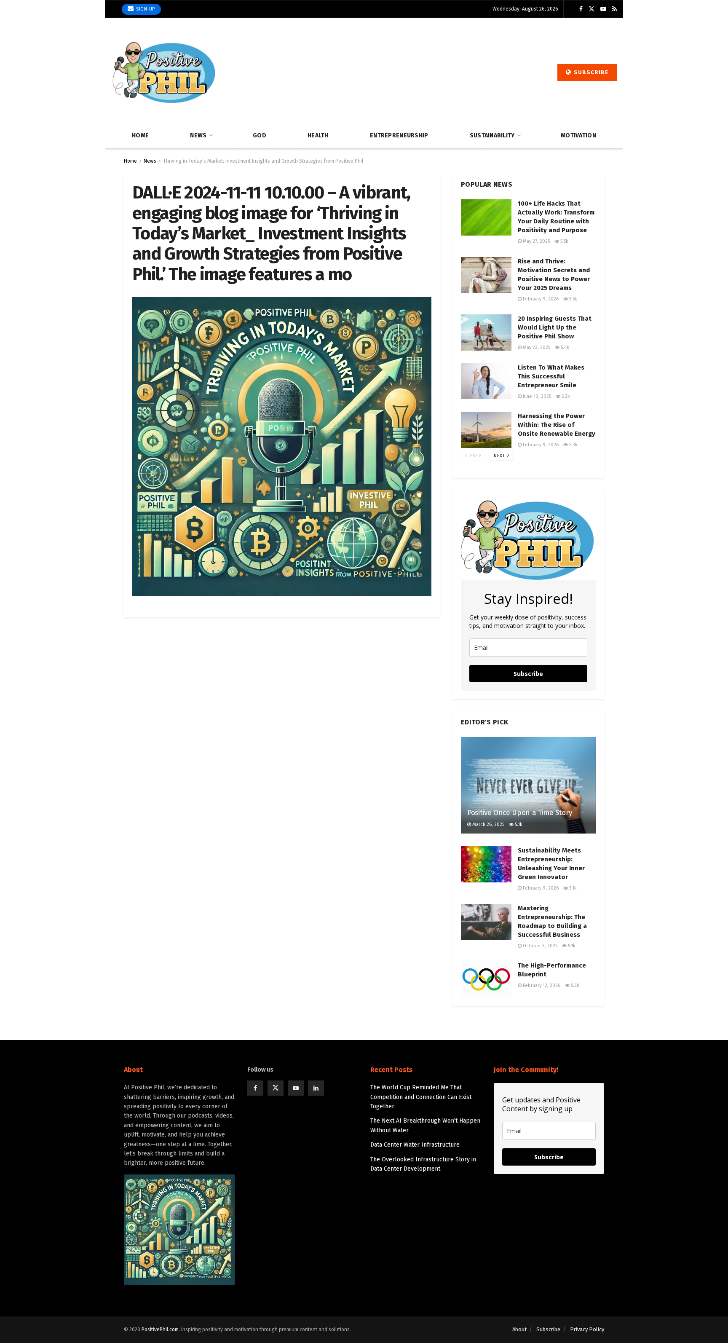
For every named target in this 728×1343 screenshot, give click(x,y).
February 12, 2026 (541, 985)
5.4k (564, 347)
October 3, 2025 (539, 946)
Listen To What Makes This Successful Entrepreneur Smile (551, 376)
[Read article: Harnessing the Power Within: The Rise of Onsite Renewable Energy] (486, 430)
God (259, 135)
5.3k (565, 396)
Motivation (578, 135)
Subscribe (590, 72)
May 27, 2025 (536, 241)
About (519, 1329)
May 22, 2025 (536, 347)
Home (140, 135)
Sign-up (145, 9)
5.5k (563, 241)
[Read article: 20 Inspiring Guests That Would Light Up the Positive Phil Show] (486, 332)
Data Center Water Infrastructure (415, 1144)
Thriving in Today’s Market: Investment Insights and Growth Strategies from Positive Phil (263, 161)
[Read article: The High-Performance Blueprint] (486, 979)
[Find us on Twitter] (591, 9)
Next (500, 455)
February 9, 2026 (540, 299)
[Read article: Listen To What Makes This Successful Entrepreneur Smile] (486, 381)
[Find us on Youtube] (603, 9)
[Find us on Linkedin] (316, 1088)
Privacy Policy (587, 1329)
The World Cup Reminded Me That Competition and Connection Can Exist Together (420, 1097)
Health (318, 135)
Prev (474, 455)
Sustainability (492, 135)
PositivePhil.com (160, 1329)
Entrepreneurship (399, 135)
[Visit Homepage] (164, 72)
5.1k (518, 824)
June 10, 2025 (536, 396)
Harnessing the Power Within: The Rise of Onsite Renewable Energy (556, 424)
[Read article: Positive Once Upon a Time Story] (528, 785)
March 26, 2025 (487, 824)
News (198, 135)
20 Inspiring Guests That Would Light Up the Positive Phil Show (555, 327)
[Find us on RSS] (614, 9)
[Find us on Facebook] (581, 9)
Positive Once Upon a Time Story (519, 812)
